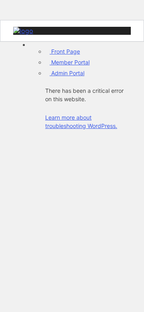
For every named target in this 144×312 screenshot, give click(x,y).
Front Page (65, 51)
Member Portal (70, 62)
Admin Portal (67, 73)
